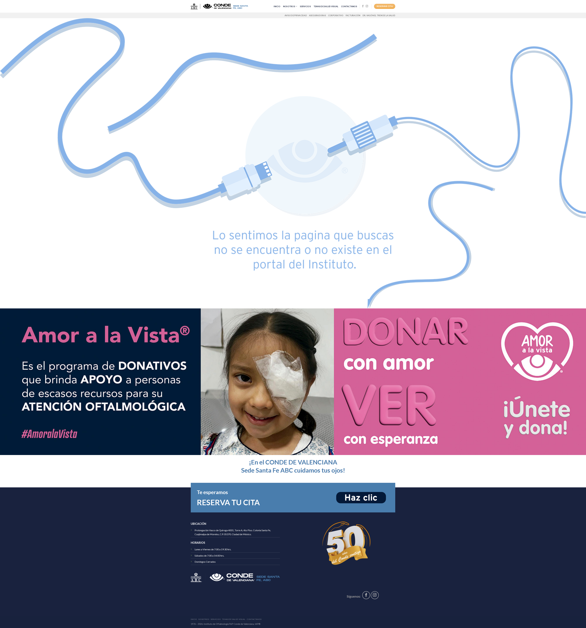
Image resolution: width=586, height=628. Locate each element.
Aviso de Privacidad (296, 15)
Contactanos (349, 6)
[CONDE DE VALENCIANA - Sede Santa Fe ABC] (219, 6)
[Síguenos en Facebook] (363, 6)
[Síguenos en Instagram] (367, 6)
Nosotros (289, 6)
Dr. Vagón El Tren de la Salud (379, 15)
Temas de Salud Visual (326, 6)
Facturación (353, 15)
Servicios (305, 6)
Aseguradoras (317, 15)
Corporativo (336, 15)
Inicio (277, 6)
